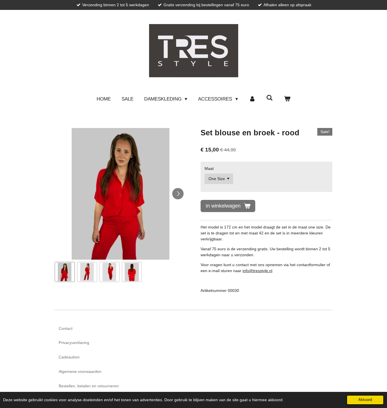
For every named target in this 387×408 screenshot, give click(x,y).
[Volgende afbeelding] (178, 193)
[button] (65, 272)
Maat (209, 168)
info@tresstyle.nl (257, 270)
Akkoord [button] (365, 400)
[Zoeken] (269, 98)
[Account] (252, 99)
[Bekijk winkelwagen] (287, 99)
